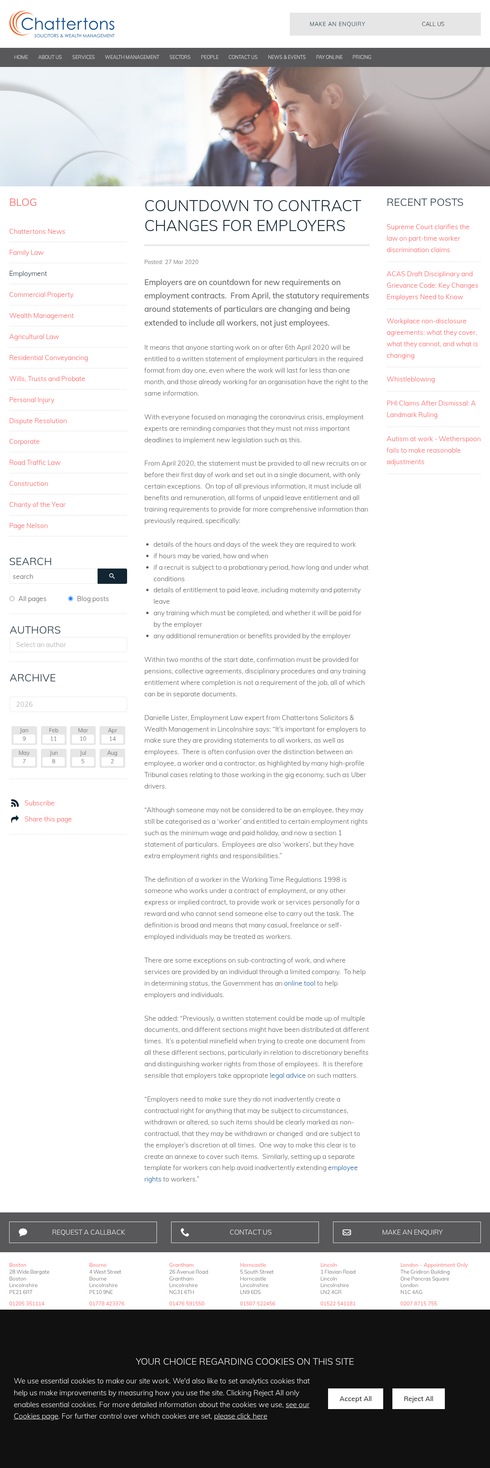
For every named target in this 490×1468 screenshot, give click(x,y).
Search (30, 561)
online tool (299, 983)
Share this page (48, 819)
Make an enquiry (338, 24)
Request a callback (88, 1232)
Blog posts (93, 598)
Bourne (97, 1264)
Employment (28, 273)
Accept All (356, 1398)
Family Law (26, 252)
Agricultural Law (34, 336)
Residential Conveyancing (48, 357)
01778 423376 (106, 1303)
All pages (32, 598)
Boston (17, 1264)
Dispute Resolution (38, 420)
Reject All (418, 1398)
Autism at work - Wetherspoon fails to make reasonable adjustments (434, 450)
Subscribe (39, 802)
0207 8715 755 (418, 1303)
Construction (28, 483)
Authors (35, 629)
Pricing (362, 57)
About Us (50, 57)
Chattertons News (37, 231)
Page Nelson (28, 525)
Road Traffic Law (34, 462)
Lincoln (328, 1264)
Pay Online (329, 57)
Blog (23, 202)
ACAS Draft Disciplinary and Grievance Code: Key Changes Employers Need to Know (433, 285)
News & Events (287, 57)
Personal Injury (31, 399)
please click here (240, 1416)
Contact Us (243, 57)
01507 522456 (257, 1303)
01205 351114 (26, 1303)
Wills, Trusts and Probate (47, 378)
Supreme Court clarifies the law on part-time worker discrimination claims (428, 238)
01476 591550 (186, 1303)
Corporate (24, 441)
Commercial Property (41, 294)
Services (83, 57)
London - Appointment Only (434, 1264)
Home (21, 57)
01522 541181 (338, 1303)
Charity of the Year (37, 504)
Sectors (180, 57)
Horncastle (253, 1264)
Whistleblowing (411, 379)
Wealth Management (132, 57)
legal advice (288, 1075)
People (210, 57)
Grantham (181, 1264)
